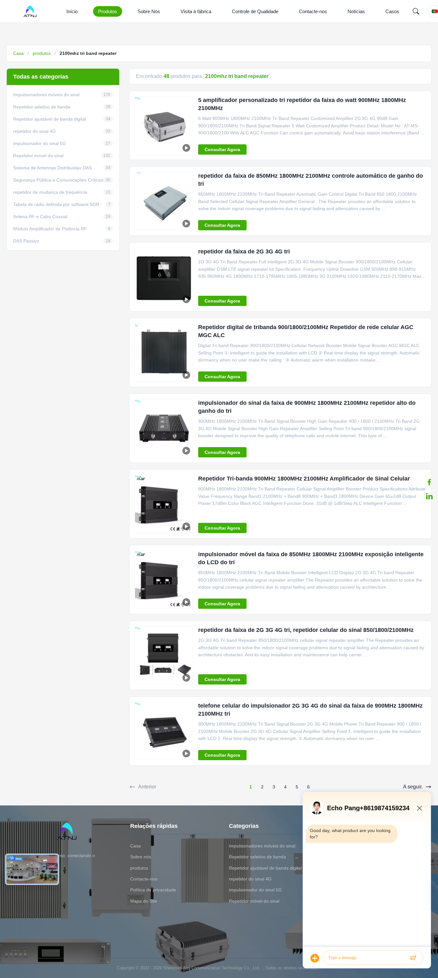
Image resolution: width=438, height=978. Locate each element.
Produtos (107, 11)
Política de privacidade (153, 889)
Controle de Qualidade (255, 11)
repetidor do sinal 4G (250, 878)
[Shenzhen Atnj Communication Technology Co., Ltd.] (31, 11)
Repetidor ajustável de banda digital (265, 868)
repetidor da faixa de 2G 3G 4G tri (244, 251)
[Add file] (314, 958)
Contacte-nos (313, 11)
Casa (18, 53)
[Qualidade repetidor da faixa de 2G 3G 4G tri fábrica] (164, 277)
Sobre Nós (149, 11)
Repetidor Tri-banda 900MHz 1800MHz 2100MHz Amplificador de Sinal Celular (304, 478)
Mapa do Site (143, 901)
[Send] (413, 958)
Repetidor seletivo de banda (257, 856)
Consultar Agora (222, 149)
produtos (42, 53)
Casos (392, 11)
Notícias (356, 11)
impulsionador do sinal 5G (255, 889)
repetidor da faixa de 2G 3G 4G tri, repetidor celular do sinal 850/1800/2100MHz (306, 630)
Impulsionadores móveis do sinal (262, 845)
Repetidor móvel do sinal (254, 901)
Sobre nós (140, 856)
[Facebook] (429, 482)
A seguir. (413, 786)
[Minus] (419, 808)
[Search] (415, 11)
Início (72, 11)
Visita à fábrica (196, 11)
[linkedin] (429, 496)
